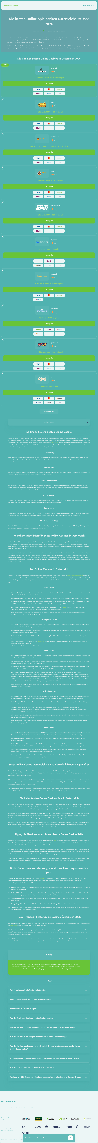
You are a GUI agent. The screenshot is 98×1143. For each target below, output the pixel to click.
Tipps (55, 840)
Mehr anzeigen (49, 411)
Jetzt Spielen (49, 83)
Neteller (64, 607)
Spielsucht (43, 878)
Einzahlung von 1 (25, 679)
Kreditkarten (41, 641)
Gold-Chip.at (54, 442)
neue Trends (13, 925)
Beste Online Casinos (88, 5)
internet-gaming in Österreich (75, 575)
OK (70, 1137)
